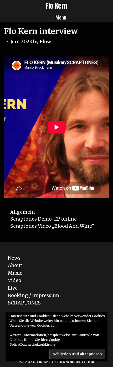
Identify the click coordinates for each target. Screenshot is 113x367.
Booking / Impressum (33, 295)
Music (15, 273)
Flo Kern (56, 6)
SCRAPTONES (24, 303)
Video (14, 280)
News (14, 258)
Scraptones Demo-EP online (43, 219)
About (15, 265)
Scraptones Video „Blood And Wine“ (52, 226)
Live (13, 288)
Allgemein (22, 212)
